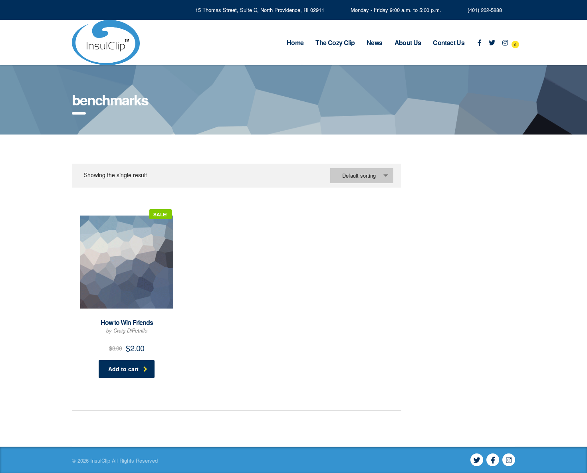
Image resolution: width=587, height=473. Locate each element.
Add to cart (123, 369)
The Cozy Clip (335, 42)
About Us (408, 42)
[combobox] (361, 175)
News (374, 42)
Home (295, 42)
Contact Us (448, 42)
